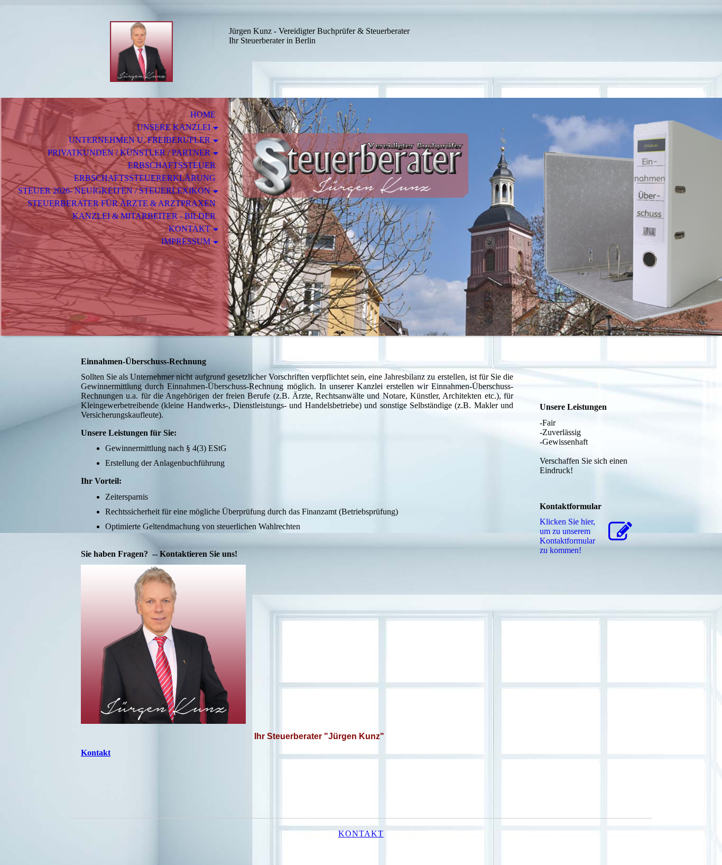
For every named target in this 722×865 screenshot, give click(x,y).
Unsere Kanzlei (173, 127)
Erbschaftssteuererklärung (145, 177)
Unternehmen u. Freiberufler (139, 139)
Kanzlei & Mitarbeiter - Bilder (144, 215)
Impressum (185, 241)
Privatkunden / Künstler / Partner (129, 152)
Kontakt (189, 228)
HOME (201, 114)
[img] (141, 51)
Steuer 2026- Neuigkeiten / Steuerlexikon (114, 190)
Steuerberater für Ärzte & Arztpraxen (121, 203)
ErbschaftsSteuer (172, 165)
